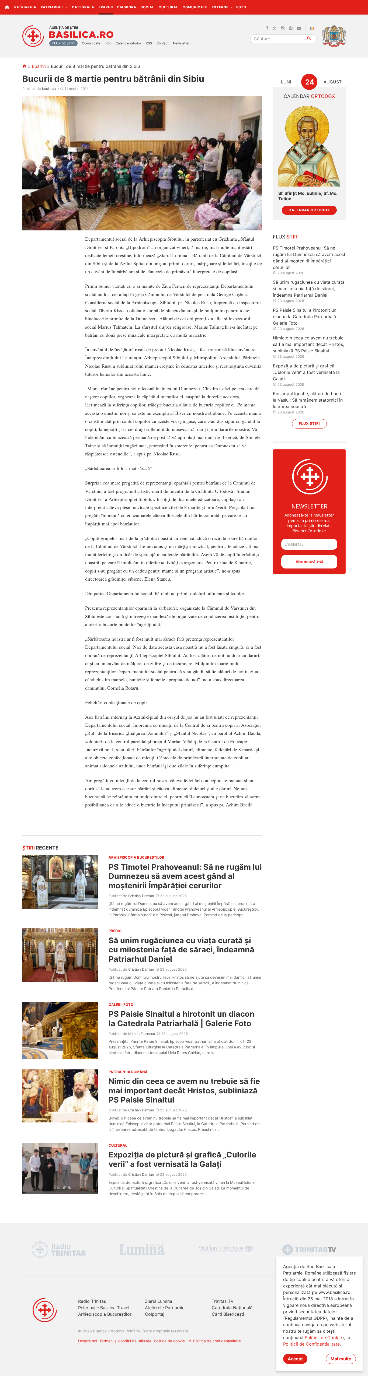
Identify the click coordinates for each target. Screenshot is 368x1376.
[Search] (309, 38)
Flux (286, 237)
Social (147, 7)
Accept (295, 1358)
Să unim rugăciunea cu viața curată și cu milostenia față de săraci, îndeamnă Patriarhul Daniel (181, 950)
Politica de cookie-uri (172, 1341)
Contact (163, 43)
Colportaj (154, 1314)
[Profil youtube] (299, 28)
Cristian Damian (141, 896)
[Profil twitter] (274, 28)
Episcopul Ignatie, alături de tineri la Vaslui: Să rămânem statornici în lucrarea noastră (308, 400)
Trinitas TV (223, 1301)
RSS (149, 43)
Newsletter (181, 43)
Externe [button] (221, 7)
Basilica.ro (81, 34)
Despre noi (87, 1341)
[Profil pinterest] (291, 28)
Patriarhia (25, 7)
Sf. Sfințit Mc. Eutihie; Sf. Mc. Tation (307, 196)
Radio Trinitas (92, 1301)
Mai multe (341, 1358)
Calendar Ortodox (309, 210)
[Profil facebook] (267, 28)
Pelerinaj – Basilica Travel (103, 1307)
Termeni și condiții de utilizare (125, 1341)
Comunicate (195, 7)
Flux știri (309, 424)
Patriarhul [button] (53, 7)
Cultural (168, 7)
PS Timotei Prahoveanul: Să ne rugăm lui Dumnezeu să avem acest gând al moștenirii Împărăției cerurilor (185, 876)
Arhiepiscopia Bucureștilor (104, 1314)
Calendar (309, 96)
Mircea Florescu (141, 1033)
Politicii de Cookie (323, 1337)
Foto (241, 7)
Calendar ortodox (128, 43)
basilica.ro (50, 88)
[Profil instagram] (282, 28)
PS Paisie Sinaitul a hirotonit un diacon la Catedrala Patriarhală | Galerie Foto (182, 1018)
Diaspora (126, 7)
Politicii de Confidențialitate (311, 1344)
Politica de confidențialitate (217, 1341)
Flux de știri (63, 43)
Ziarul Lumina (158, 1301)
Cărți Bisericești (228, 1314)
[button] (361, 7)
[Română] (313, 28)
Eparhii (106, 7)
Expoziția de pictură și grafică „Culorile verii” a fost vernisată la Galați (182, 1159)
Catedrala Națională (232, 1307)
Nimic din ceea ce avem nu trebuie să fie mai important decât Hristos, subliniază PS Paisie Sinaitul (184, 1090)
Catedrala (83, 7)
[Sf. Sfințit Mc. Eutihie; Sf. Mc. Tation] (309, 145)
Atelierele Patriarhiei (165, 1307)
